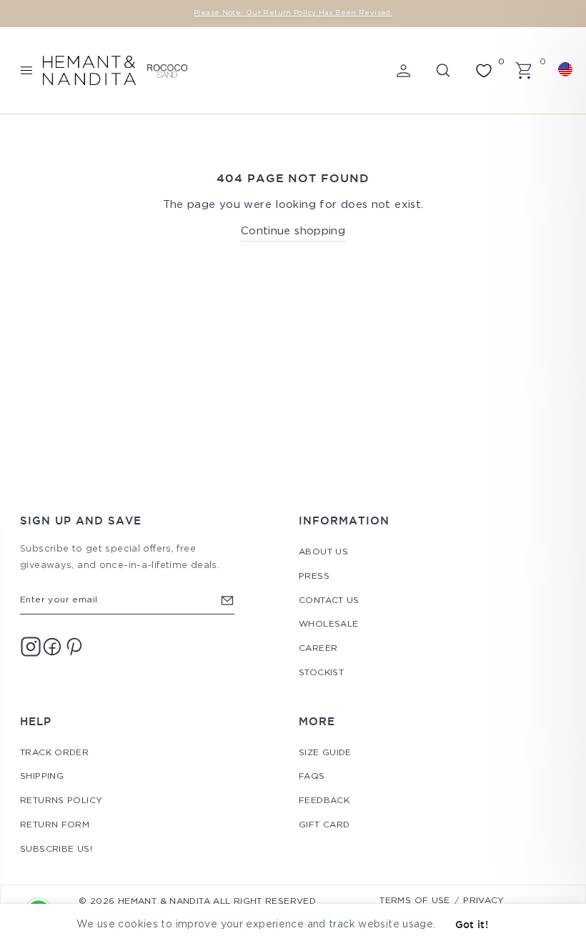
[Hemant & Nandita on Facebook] (52, 646)
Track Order (54, 753)
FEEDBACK (324, 801)
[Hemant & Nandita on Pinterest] (73, 646)
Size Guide (325, 753)
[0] (483, 70)
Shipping (42, 776)
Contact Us (329, 600)
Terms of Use (414, 901)
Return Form (54, 825)
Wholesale (328, 624)
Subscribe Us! (56, 849)
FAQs (312, 776)
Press (314, 576)
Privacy (484, 901)
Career (318, 648)
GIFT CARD (324, 825)
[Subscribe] (227, 599)
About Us (323, 552)
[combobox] (567, 69)
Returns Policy (61, 801)
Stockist (321, 673)
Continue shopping (293, 231)
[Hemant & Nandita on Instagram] (30, 646)
